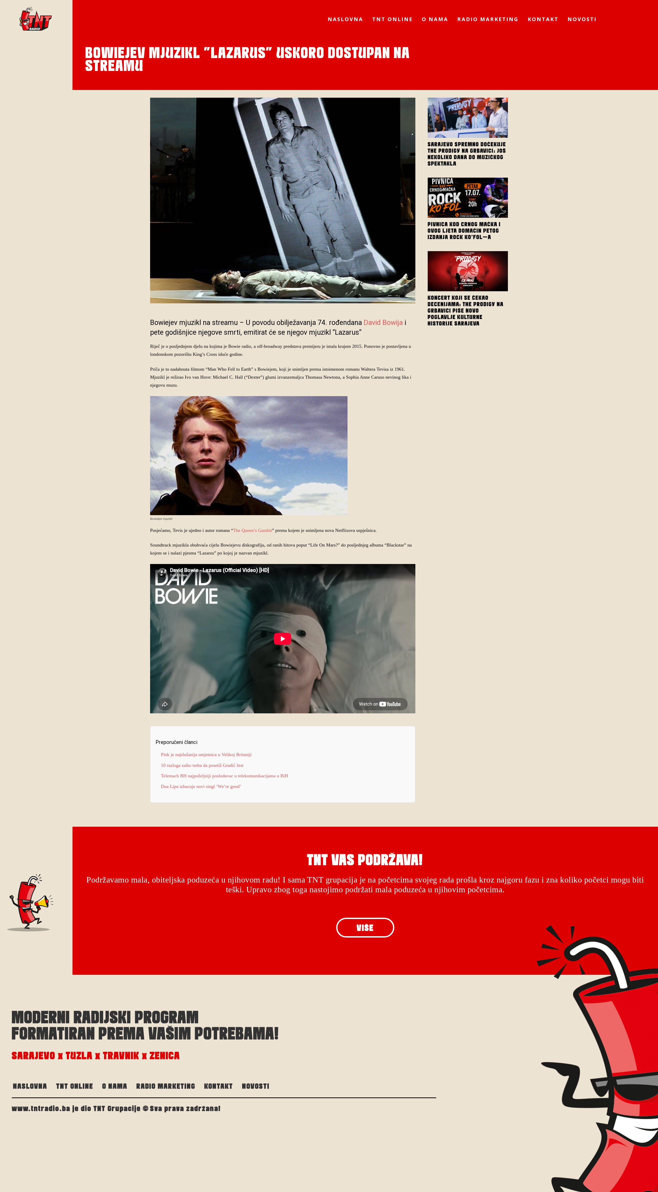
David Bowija (383, 323)
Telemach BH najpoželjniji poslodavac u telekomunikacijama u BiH (224, 775)
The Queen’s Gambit (252, 530)
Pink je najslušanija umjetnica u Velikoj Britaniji (206, 754)
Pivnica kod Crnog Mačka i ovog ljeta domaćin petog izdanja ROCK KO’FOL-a (464, 230)
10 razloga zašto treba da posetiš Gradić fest (202, 765)
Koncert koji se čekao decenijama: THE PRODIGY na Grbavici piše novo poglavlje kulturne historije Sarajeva (466, 310)
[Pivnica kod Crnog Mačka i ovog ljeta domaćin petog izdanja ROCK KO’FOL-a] (468, 198)
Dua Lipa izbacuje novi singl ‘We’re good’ (201, 786)
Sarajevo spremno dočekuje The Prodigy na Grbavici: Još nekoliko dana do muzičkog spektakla (467, 154)
